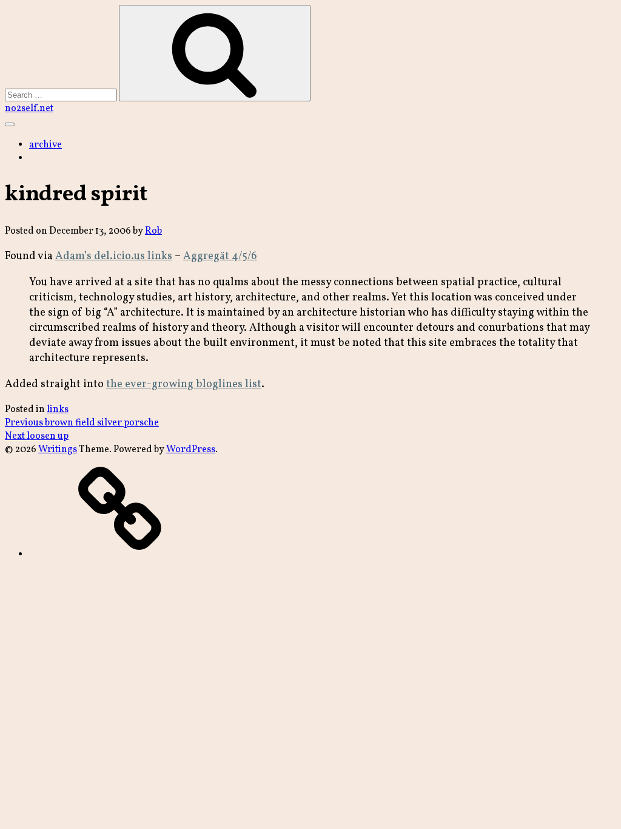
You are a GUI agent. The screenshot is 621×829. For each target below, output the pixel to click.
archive (45, 145)
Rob (153, 231)
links (58, 409)
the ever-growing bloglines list (183, 384)
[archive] (120, 554)
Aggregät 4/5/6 (220, 256)
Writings (57, 449)
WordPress (190, 449)
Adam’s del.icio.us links (113, 256)
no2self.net (29, 108)
